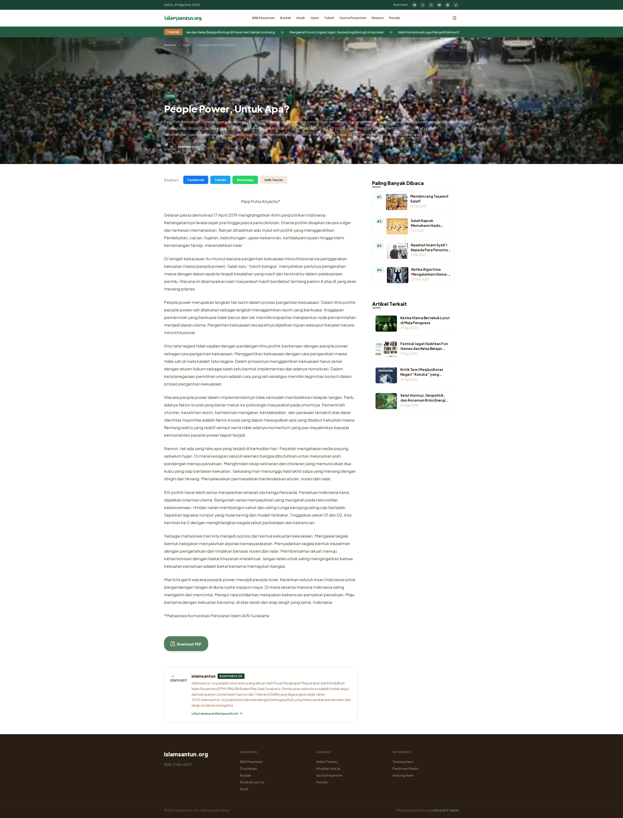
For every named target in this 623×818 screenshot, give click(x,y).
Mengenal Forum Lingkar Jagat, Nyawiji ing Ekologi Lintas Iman (306, 32)
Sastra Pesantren (352, 18)
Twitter (220, 180)
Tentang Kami (403, 762)
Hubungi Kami (403, 775)
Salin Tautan (273, 180)
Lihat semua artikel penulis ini (215, 713)
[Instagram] (431, 5)
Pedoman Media (405, 768)
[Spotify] (447, 5)
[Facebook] (414, 5)
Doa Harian (248, 768)
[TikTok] (456, 5)
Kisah (300, 18)
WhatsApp (245, 180)
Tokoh (329, 18)
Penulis (394, 18)
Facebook (196, 180)
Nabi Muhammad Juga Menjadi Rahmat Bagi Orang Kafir (409, 32)
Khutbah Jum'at (252, 782)
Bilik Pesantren (263, 18)
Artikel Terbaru (327, 762)
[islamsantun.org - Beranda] (183, 18)
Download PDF (189, 644)
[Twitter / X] (423, 5)
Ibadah (285, 18)
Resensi (378, 18)
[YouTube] (439, 5)
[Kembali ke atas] (610, 810)
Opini (314, 18)
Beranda (170, 45)
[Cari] (454, 18)
